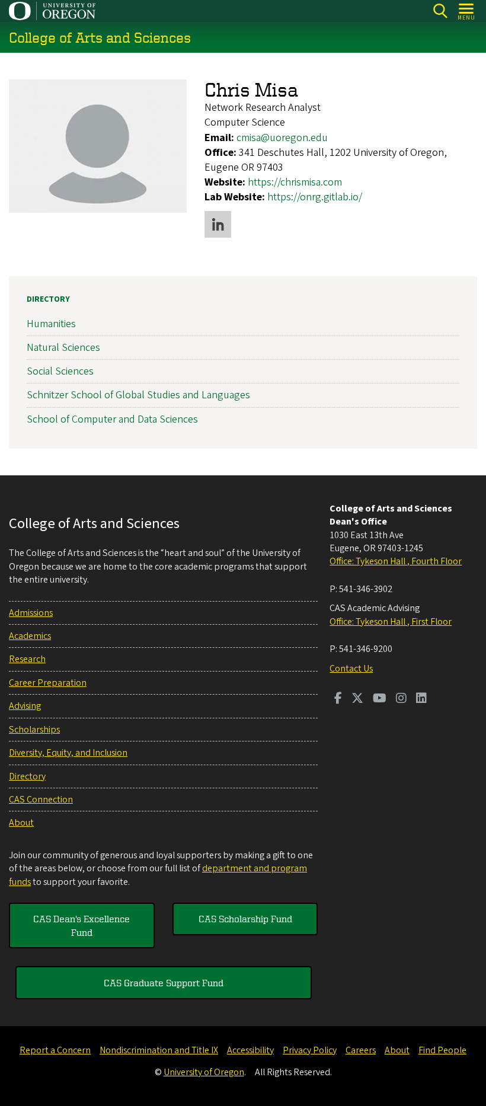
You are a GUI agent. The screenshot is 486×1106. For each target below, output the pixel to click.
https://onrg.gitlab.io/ (314, 197)
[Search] (440, 11)
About (21, 822)
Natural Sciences (63, 347)
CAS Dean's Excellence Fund (81, 925)
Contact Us (351, 668)
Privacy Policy (310, 1050)
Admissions (31, 612)
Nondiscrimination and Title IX (159, 1050)
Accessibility (250, 1050)
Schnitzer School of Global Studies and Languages (138, 395)
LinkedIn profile (217, 224)
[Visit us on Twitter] (357, 699)
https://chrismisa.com (295, 182)
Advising (25, 705)
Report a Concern (55, 1050)
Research (27, 659)
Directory (48, 299)
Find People (442, 1050)
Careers (361, 1050)
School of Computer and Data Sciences (112, 419)
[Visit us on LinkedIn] (421, 699)
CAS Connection (41, 799)
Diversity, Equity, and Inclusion (68, 752)
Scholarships (34, 729)
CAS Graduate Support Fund (163, 982)
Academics (30, 635)
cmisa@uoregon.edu (282, 137)
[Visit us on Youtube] (379, 699)
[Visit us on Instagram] (401, 699)
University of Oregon (204, 1072)
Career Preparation (48, 682)
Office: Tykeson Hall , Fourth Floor (396, 561)
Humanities (51, 324)
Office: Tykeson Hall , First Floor (391, 621)
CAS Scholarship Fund (245, 918)
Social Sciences (60, 371)
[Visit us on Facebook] (338, 699)
